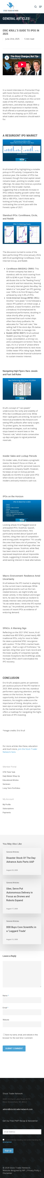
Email (5, 1008)
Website (6, 1020)
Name (6, 996)
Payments (7, 812)
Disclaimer (7, 1173)
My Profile (7, 804)
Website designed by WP (14, 1170)
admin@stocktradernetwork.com (18, 1109)
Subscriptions (8, 808)
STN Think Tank (9, 772)
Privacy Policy (33, 1170)
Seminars (6, 784)
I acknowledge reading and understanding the (22, 1141)
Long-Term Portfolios (11, 788)
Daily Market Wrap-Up (11, 776)
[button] (40, 6)
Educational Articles (11, 780)
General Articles (12, 852)
